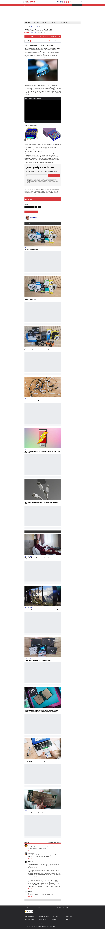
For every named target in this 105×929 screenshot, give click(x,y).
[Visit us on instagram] (64, 2)
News (47, 5)
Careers (26, 922)
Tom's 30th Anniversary (66, 22)
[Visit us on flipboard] (68, 2)
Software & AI (62, 5)
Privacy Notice (30, 180)
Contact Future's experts (44, 916)
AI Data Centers (45, 22)
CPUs (32, 5)
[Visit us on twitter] (62, 2)
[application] (42, 110)
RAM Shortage (55, 22)
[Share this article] (25, 41)
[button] (79, 1)
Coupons (68, 5)
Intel (26, 207)
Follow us (52, 40)
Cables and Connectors (35, 26)
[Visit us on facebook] (61, 2)
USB (41, 26)
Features (26, 32)
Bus (36, 207)
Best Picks (28, 5)
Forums (79, 5)
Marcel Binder (33, 32)
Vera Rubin (77, 22)
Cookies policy (69, 916)
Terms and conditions (29, 916)
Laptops (51, 5)
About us (54, 919)
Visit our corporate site (71, 907)
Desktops (56, 5)
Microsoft (31, 207)
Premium (75, 5)
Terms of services (41, 179)
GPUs (36, 5)
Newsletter (59, 40)
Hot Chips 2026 (35, 22)
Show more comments (42, 899)
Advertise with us (42, 919)
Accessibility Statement (29, 919)
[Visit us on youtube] (66, 2)
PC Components (41, 5)
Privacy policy (55, 916)
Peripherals (27, 26)
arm (40, 207)
